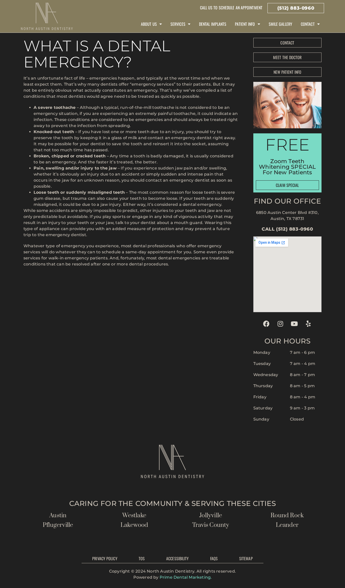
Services (177, 24)
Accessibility (177, 558)
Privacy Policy (104, 558)
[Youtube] (294, 323)
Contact (308, 24)
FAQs (214, 558)
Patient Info (245, 24)
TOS (142, 558)
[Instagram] (280, 323)
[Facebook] (266, 323)
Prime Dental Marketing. (186, 577)
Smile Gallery (280, 24)
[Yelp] (308, 323)
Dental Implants (213, 24)
